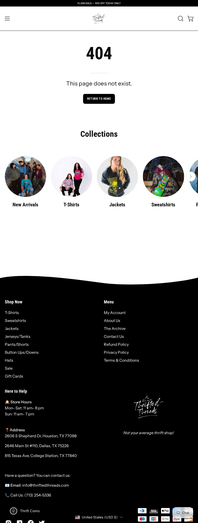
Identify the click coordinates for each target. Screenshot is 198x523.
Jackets (12, 328)
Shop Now (13, 302)
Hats (9, 360)
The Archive (115, 328)
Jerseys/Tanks (17, 336)
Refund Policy (116, 344)
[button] (180, 18)
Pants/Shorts (17, 344)
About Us (112, 320)
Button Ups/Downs (22, 352)
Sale (9, 368)
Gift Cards (14, 376)
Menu (109, 302)
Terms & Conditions (121, 360)
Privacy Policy (116, 352)
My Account (115, 312)
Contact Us (114, 336)
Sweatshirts (15, 320)
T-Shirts (12, 312)
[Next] (191, 176)
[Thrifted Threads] (99, 18)
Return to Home (99, 98)
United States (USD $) (100, 517)
